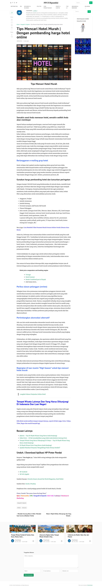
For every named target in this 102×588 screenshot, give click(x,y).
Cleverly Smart (32, 479)
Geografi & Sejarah (25, 24)
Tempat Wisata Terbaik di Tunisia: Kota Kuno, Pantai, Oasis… (22, 536)
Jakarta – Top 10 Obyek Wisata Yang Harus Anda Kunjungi (38, 436)
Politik (39, 6)
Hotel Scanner (30, 277)
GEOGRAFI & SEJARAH (27, 7)
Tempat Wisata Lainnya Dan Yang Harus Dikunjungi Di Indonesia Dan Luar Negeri (43, 403)
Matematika (25, 496)
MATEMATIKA (14, 6)
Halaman (87, 6)
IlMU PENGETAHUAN (48, 7)
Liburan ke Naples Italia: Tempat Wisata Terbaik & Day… (49, 536)
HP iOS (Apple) (24, 474)
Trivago (28, 275)
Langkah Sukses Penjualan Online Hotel (33, 394)
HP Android (23, 472)
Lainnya (57, 496)
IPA (21, 6)
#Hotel (18, 507)
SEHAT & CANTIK (58, 7)
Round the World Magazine (46, 479)
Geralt (27, 484)
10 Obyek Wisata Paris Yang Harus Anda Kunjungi (36, 445)
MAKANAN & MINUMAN (75, 7)
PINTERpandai (51, 2)
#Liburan (24, 507)
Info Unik (50, 496)
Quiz (18, 496)
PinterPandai (31, 10)
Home (18, 24)
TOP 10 (67, 7)
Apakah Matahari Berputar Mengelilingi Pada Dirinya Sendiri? (40, 448)
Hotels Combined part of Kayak (36, 279)
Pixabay (33, 484)
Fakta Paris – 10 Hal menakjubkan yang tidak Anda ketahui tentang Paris (43, 438)
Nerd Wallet (59, 479)
